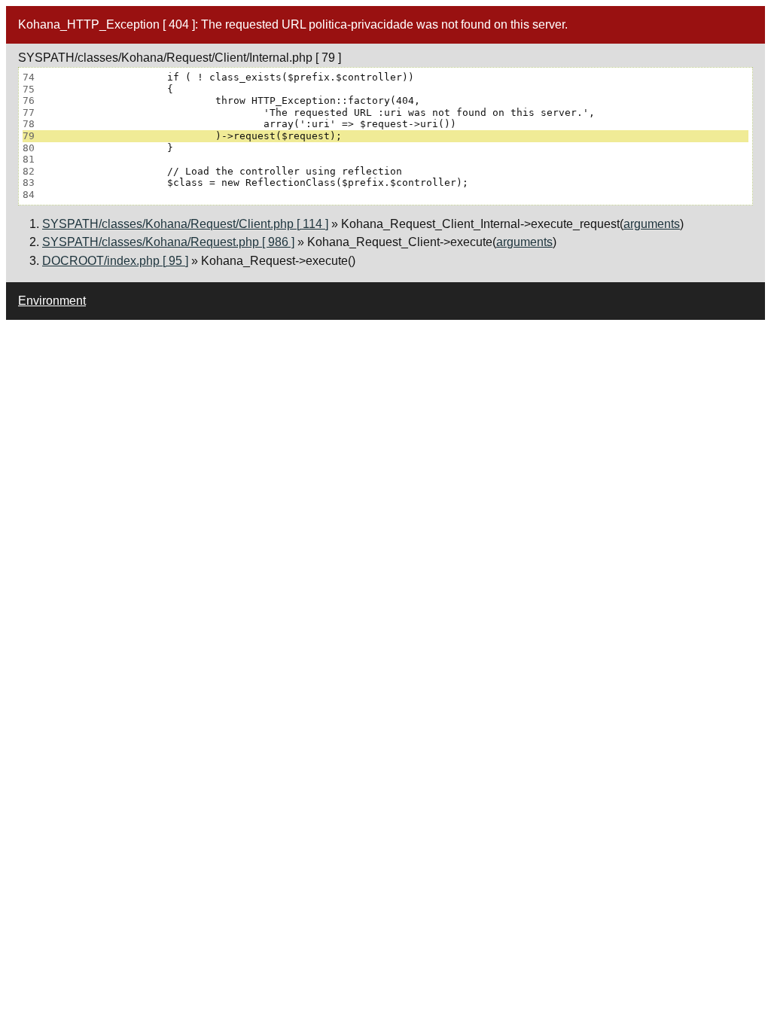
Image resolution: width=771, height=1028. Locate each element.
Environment (52, 300)
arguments (651, 223)
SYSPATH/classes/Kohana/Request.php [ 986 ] (168, 242)
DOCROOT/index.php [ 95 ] (115, 260)
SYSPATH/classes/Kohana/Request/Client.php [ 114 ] (185, 223)
